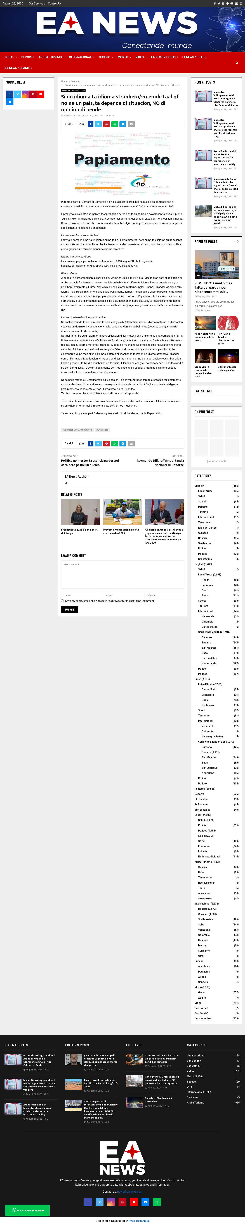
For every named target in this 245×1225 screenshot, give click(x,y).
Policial (202, 825)
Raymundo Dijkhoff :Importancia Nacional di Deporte (160, 463)
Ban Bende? (202, 1013)
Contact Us (55, 3)
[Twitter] (99, 1202)
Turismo (203, 512)
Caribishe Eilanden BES (211, 741)
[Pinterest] (122, 1202)
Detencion (204, 971)
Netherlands (209, 663)
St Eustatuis (201, 799)
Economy (207, 585)
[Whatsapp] (157, 1202)
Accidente (204, 966)
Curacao (207, 637)
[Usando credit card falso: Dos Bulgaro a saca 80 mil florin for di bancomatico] (134, 1059)
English (199, 564)
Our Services (37, 3)
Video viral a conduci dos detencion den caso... (203, 372)
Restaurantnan (206, 882)
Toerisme (203, 715)
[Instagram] (111, 1202)
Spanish (199, 485)
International (205, 611)
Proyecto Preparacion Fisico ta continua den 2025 (121, 531)
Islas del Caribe (207, 527)
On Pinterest (204, 411)
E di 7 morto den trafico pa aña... (227, 368)
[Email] (145, 1202)
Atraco (202, 976)
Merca (202, 945)
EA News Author (72, 115)
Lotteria (202, 851)
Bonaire (203, 538)
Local (9, 57)
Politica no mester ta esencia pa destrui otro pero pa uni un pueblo (90, 463)
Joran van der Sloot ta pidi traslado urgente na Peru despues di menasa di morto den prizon (100, 1060)
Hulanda (203, 940)
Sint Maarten (209, 647)
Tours (201, 888)
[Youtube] (134, 1202)
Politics (202, 673)
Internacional (80, 57)
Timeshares (205, 877)
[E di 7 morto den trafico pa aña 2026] (228, 356)
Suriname (204, 950)
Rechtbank (208, 705)
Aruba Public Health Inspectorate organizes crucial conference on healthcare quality (224, 157)
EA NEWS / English (164, 57)
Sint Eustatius (210, 658)
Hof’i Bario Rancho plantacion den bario (226, 339)
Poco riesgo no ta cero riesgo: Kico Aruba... (205, 337)
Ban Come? (201, 1008)
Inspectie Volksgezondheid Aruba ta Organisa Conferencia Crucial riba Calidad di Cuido (225, 98)
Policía (202, 548)
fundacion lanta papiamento (77, 430)
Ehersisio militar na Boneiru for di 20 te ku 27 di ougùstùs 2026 (101, 1083)
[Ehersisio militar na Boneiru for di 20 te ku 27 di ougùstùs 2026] (73, 1084)
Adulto (202, 997)
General (203, 867)
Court (205, 590)
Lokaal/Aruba (206, 684)
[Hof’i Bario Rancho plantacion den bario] (228, 323)
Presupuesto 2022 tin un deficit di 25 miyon (79, 531)
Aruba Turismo (50, 57)
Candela (203, 982)
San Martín (204, 543)
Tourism (203, 605)
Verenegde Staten (212, 736)
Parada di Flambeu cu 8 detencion (158, 1100)
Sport (201, 710)
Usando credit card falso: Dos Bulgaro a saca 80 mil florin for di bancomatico (162, 1058)
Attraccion (204, 893)
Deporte (27, 57)
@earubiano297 (217, 461)
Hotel (201, 872)
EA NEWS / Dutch (194, 57)
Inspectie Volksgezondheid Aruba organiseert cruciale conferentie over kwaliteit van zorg (225, 128)
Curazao (203, 532)
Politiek (202, 783)
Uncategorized (203, 1018)
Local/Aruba (205, 491)
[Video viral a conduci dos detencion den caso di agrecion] (205, 356)
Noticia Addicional (209, 856)
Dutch (198, 679)
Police (202, 668)
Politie (202, 778)
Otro (200, 955)
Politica (202, 830)
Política (202, 553)
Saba (205, 653)
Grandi (202, 992)
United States (209, 626)
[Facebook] (88, 1202)
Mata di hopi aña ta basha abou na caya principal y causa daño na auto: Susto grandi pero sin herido (225, 215)
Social (75, 91)
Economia (204, 846)
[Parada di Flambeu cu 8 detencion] (134, 1102)
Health (205, 580)
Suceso (104, 57)
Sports (202, 600)
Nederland (208, 773)
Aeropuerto (205, 898)
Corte (201, 841)
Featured (66, 91)
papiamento (102, 430)
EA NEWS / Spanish (18, 68)
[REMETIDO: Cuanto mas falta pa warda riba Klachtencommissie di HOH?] (217, 264)
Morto (123, 57)
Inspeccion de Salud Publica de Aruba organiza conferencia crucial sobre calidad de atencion (226, 185)
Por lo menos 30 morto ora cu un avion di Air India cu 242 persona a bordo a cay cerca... (162, 1080)
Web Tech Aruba (139, 1220)
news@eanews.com (129, 1191)
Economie (208, 694)
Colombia (207, 621)
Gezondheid (209, 689)
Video (140, 57)
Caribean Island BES (210, 632)
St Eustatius (205, 559)
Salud (201, 496)
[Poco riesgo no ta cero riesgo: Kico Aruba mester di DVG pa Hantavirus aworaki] (205, 323)
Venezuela (204, 522)
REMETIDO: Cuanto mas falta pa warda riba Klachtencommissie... (213, 287)
